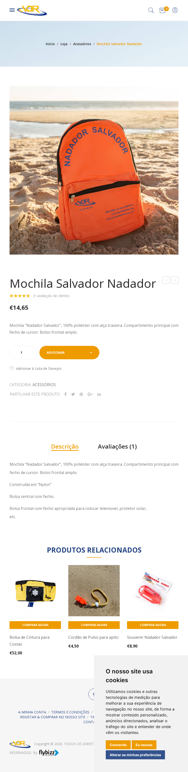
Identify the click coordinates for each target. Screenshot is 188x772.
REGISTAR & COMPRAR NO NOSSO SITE (52, 717)
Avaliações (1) (117, 446)
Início (50, 43)
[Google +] (90, 394)
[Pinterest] (81, 394)
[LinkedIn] (99, 394)
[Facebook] (65, 394)
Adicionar (56, 352)
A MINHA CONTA (32, 712)
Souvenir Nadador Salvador (174, 281)
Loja (64, 43)
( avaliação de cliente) (51, 295)
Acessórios (82, 43)
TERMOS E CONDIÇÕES (70, 712)
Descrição (65, 446)
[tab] (65, 446)
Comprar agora (35, 625)
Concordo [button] (118, 745)
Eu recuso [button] (144, 745)
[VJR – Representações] (32, 10)
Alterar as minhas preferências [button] (135, 755)
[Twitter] (73, 394)
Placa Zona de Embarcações (166, 281)
